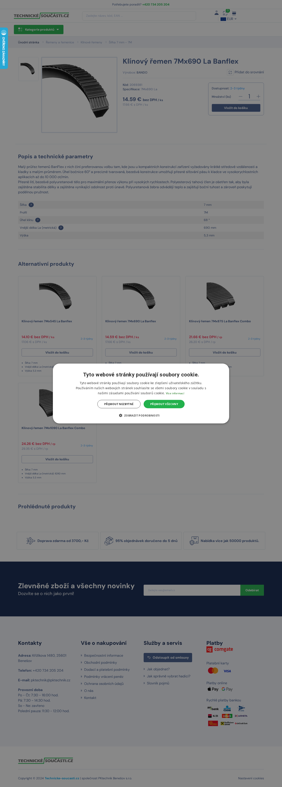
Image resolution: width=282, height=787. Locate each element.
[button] (141, 415)
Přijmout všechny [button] (164, 404)
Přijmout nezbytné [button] (119, 404)
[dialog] (141, 393)
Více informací (175, 393)
